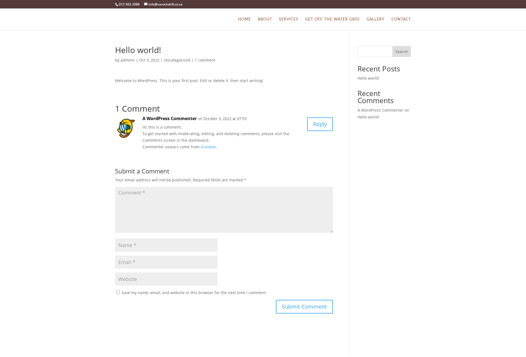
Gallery (376, 19)
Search (401, 51)
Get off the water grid (332, 19)
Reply (320, 124)
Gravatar (208, 146)
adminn (128, 60)
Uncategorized (177, 60)
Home (244, 19)
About (265, 19)
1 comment (205, 60)
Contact (401, 19)
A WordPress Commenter (169, 118)
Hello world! (368, 78)
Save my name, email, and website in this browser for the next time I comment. (194, 292)
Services (288, 19)
